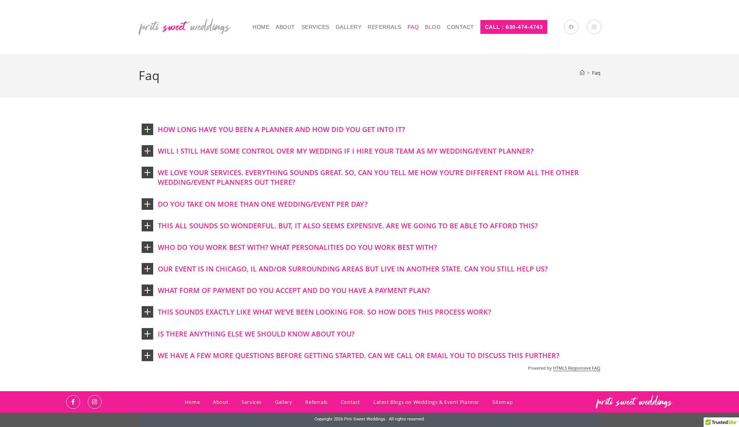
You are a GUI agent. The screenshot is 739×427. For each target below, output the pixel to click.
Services (251, 402)
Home (192, 402)
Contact (350, 402)
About (220, 402)
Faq (596, 72)
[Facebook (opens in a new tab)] (571, 27)
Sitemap (502, 402)
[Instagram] (95, 402)
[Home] (582, 72)
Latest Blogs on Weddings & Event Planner (426, 402)
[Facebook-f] (73, 402)
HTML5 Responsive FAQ (576, 368)
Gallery (283, 402)
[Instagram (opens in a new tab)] (594, 27)
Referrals (316, 402)
